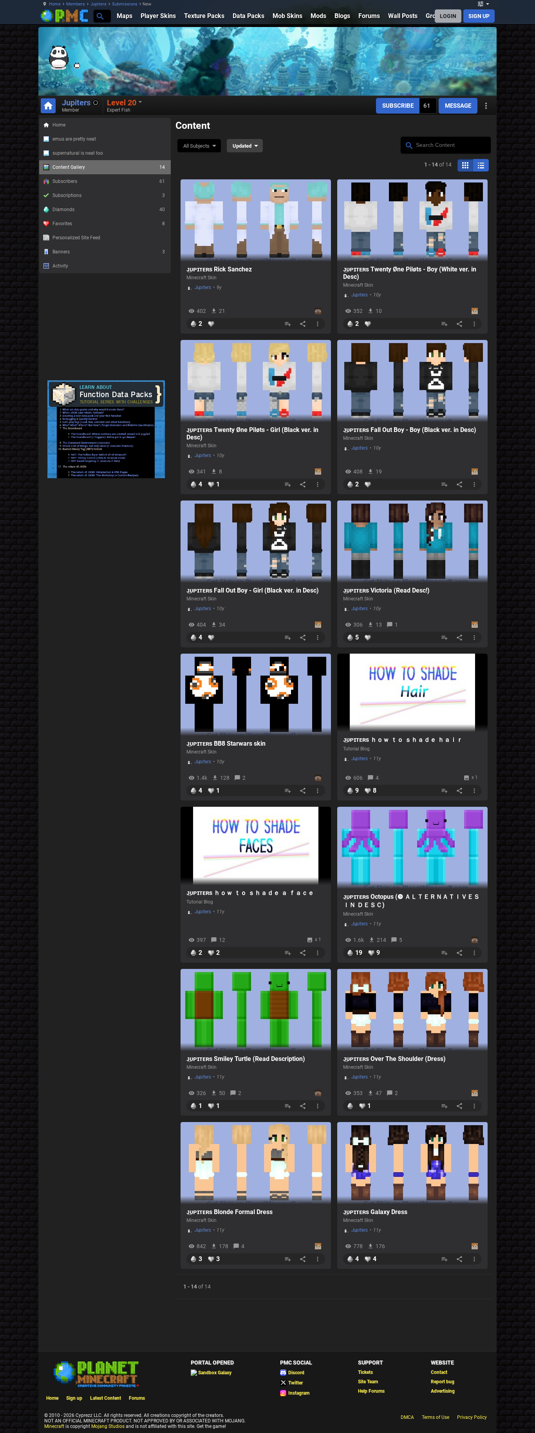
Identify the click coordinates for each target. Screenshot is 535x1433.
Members (75, 4)
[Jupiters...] (99, 15)
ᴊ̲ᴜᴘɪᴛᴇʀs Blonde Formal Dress (229, 1212)
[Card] (465, 165)
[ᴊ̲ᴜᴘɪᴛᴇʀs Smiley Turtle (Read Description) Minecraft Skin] (256, 1010)
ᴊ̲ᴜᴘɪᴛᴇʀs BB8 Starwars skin (226, 743)
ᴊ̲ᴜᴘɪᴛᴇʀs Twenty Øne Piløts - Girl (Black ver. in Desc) (252, 433)
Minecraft (54, 1426)
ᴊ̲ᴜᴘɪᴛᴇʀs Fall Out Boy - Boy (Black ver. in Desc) (409, 430)
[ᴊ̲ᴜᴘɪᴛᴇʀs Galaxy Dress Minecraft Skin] (412, 1163)
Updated (242, 146)
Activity (60, 266)
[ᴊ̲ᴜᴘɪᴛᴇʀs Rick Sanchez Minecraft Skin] (256, 220)
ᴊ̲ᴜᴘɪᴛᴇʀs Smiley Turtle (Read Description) (245, 1059)
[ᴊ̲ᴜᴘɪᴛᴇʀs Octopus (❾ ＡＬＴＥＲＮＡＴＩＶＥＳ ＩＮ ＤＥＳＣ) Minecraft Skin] (412, 848)
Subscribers (108, 181)
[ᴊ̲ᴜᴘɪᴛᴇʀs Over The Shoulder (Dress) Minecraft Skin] (412, 1010)
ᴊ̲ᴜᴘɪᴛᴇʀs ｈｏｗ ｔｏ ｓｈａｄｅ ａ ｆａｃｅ (250, 892)
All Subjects (196, 146)
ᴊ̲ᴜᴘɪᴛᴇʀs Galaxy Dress (375, 1212)
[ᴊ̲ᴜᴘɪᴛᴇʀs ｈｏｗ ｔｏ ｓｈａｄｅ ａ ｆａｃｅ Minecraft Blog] (256, 846)
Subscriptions (108, 195)
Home (55, 4)
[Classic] (481, 165)
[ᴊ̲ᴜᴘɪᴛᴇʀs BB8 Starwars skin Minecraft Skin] (256, 695)
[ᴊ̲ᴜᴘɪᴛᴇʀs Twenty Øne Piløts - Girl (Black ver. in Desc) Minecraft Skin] (256, 381)
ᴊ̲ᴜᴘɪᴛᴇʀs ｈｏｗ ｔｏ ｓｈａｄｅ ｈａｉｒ (403, 739)
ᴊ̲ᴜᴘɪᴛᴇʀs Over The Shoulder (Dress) (394, 1059)
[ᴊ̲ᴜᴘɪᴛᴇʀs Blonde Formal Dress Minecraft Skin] (256, 1163)
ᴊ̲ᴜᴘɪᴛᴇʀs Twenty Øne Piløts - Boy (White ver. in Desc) (409, 273)
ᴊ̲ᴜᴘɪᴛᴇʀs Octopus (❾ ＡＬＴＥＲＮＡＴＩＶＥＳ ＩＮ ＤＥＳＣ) (411, 901)
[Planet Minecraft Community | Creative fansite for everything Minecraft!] (95, 1373)
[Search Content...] (408, 144)
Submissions (124, 4)
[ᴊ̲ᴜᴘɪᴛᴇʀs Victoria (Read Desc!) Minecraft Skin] (412, 542)
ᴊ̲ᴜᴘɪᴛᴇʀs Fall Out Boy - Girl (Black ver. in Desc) (252, 590)
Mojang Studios (108, 1426)
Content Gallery (108, 167)
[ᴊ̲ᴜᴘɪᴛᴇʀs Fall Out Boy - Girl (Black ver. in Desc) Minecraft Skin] (256, 542)
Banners (108, 252)
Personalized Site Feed (76, 237)
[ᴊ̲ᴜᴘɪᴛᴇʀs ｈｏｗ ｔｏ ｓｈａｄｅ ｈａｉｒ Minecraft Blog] (412, 693)
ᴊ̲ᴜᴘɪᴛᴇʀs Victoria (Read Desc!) (386, 590)
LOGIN (448, 16)
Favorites (108, 223)
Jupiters (98, 4)
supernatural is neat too (77, 153)
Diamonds (108, 209)
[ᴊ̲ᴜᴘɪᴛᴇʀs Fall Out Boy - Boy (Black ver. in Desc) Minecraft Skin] (412, 381)
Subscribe (398, 105)
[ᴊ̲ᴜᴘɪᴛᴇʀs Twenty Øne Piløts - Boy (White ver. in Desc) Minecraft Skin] (412, 220)
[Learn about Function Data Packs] (106, 476)
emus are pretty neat (74, 139)
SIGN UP (479, 16)
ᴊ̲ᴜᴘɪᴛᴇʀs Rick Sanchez (219, 269)
